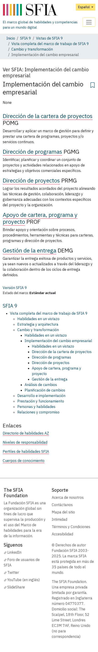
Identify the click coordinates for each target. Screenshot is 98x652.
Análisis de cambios (41, 384)
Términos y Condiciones (71, 526)
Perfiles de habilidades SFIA (26, 451)
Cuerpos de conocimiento (23, 460)
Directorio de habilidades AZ (26, 433)
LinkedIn (14, 552)
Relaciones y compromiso (38, 412)
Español (84, 7)
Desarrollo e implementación (41, 395)
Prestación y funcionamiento (40, 401)
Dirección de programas (32, 151)
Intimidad (59, 519)
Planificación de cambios (45, 390)
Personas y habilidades (36, 406)
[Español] (43, 10)
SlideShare (16, 587)
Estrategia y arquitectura (37, 324)
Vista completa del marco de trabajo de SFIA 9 (50, 43)
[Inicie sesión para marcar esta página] (92, 84)
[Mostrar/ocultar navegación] (89, 22)
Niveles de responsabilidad (25, 442)
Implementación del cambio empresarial (58, 340)
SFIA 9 (25, 38)
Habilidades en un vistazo (38, 319)
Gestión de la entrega (29, 250)
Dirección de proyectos (31, 180)
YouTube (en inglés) (23, 579)
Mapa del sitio (63, 512)
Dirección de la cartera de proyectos (48, 116)
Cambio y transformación (32, 49)
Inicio (10, 38)
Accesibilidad (62, 534)
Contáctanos (62, 504)
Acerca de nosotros (68, 497)
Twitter (13, 572)
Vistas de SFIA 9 (49, 38)
